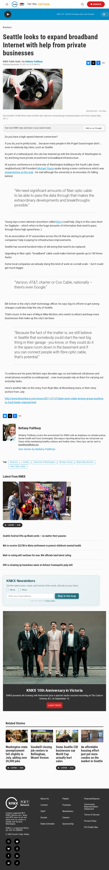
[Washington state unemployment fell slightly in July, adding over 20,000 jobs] (17, 736)
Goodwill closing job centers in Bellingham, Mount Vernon (41, 752)
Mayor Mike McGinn (85, 462)
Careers (66, 818)
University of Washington (44, 462)
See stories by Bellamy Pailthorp (36, 449)
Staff (43, 811)
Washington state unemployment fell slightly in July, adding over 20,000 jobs (17, 754)
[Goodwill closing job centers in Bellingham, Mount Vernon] (42, 736)
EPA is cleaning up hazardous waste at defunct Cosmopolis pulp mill (38, 564)
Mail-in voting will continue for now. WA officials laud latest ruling (37, 555)
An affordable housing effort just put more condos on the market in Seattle (92, 754)
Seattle (26, 462)
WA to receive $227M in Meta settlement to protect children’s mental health (42, 545)
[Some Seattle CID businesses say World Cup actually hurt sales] (67, 736)
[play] (8, 14)
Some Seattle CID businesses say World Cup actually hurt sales (67, 754)
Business (7, 27)
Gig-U (59, 221)
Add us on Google (94, 128)
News (24, 590)
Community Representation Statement (91, 806)
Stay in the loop (67, 596)
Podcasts (66, 805)
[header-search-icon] (82, 4)
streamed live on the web (19, 172)
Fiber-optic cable (18, 466)
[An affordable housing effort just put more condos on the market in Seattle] (92, 736)
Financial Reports (91, 799)
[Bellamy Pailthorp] (9, 432)
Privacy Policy (50, 601)
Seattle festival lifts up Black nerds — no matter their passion (34, 535)
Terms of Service (91, 815)
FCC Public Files (91, 827)
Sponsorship (68, 824)
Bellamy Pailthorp (33, 61)
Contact (44, 805)
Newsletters (67, 811)
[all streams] (105, 14)
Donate (97, 4)
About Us (45, 799)
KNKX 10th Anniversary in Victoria (54, 690)
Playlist (65, 799)
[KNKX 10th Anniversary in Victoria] (54, 647)
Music (12, 590)
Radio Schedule (47, 824)
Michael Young (45, 168)
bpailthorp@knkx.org (28, 444)
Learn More (54, 705)
